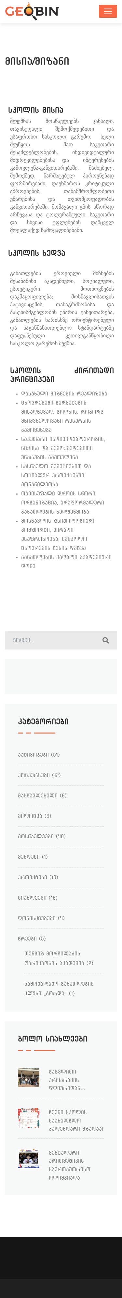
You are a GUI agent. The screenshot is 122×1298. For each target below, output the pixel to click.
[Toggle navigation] (108, 11)
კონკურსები (34, 775)
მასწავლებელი (38, 795)
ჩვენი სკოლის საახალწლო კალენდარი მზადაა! (76, 1120)
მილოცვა (30, 816)
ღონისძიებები (37, 918)
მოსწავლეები (36, 836)
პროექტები (32, 877)
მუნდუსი (29, 857)
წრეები (27, 938)
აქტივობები (33, 754)
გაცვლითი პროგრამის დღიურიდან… (67, 1080)
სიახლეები (32, 897)
